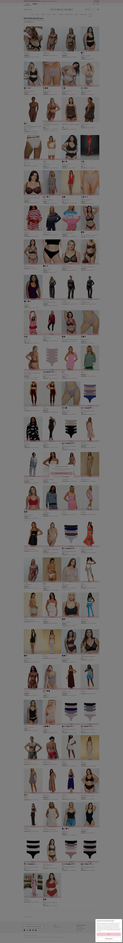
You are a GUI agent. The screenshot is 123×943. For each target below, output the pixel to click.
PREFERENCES (108, 938)
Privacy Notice (110, 929)
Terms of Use (118, 929)
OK (109, 934)
